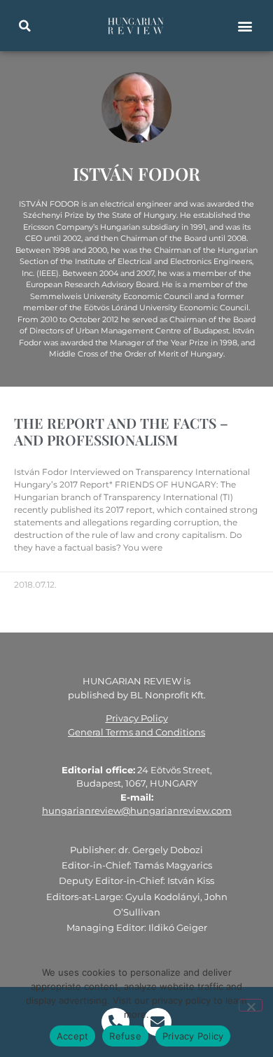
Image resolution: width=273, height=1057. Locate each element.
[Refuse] (250, 1005)
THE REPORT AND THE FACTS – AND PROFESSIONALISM (121, 431)
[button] (24, 25)
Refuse (125, 1036)
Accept (73, 1036)
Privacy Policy (137, 718)
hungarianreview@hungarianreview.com (137, 810)
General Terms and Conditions (136, 732)
